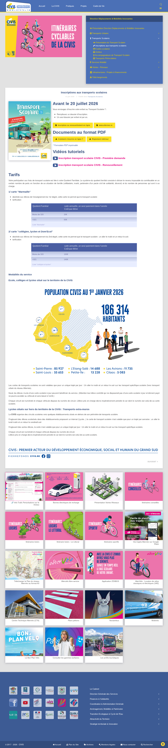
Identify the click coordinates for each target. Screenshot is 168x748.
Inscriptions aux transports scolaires (110, 46)
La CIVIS (55, 5)
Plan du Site (73, 745)
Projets (84, 5)
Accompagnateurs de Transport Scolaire (112, 55)
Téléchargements (99, 77)
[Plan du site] (160, 8)
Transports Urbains (100, 33)
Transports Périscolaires (105, 58)
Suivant (152, 462)
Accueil (42, 5)
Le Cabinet (94, 689)
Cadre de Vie (98, 5)
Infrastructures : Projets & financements (109, 72)
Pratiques (70, 5)
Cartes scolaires (102, 49)
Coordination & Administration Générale (107, 704)
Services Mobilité (98, 62)
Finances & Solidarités (99, 699)
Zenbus (98, 52)
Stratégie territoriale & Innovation (104, 724)
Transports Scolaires (100, 38)
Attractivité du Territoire (99, 719)
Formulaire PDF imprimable (66, 145)
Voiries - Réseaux (100, 67)
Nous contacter (129, 745)
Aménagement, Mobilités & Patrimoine (106, 709)
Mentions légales (108, 745)
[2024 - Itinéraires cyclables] (43, 36)
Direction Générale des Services (104, 694)
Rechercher (148, 745)
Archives (89, 745)
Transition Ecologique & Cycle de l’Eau (106, 714)
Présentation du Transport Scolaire (110, 42)
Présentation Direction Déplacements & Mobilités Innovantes (118, 28)
